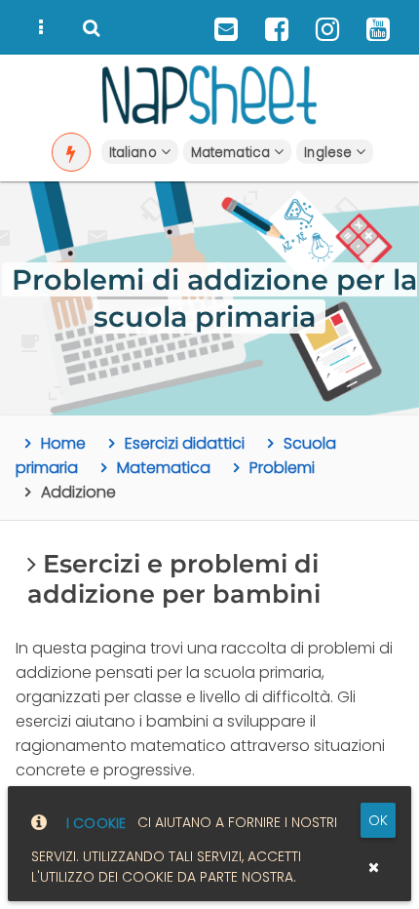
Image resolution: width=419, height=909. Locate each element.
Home (63, 443)
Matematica (163, 467)
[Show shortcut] (71, 152)
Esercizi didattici (185, 443)
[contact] (226, 27)
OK (378, 820)
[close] (374, 867)
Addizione (78, 492)
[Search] (91, 27)
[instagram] (327, 27)
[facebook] (276, 27)
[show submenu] (40, 27)
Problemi (282, 467)
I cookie (96, 823)
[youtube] (378, 27)
